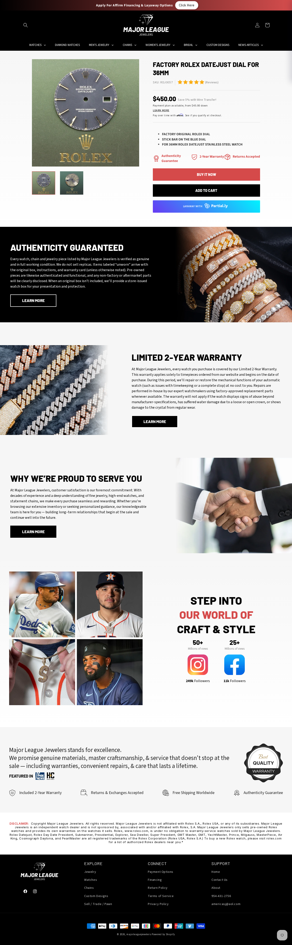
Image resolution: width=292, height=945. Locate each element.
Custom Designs (96, 896)
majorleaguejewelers (138, 934)
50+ (198, 642)
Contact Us (219, 880)
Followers (198, 680)
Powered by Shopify (163, 934)
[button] (26, 25)
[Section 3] (156, 158)
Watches (90, 880)
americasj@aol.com (225, 904)
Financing (155, 880)
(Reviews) (212, 82)
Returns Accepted (246, 156)
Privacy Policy (158, 904)
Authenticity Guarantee (171, 159)
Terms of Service (161, 896)
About (215, 888)
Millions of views (198, 649)
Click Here (187, 5)
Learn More (161, 110)
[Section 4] (194, 157)
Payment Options (160, 872)
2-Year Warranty (212, 156)
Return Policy (158, 888)
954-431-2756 (221, 896)
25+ (234, 642)
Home (215, 872)
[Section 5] (180, 82)
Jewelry (90, 872)
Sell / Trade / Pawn (98, 904)
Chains (89, 888)
